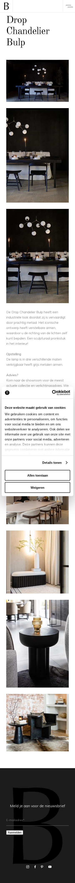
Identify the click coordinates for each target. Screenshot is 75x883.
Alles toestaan (37, 475)
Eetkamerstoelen (37, 717)
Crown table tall (37, 646)
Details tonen (52, 462)
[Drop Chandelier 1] (37, 81)
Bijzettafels (37, 638)
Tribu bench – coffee (37, 564)
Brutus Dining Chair (37, 725)
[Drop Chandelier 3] (37, 256)
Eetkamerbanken (37, 556)
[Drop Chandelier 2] (37, 155)
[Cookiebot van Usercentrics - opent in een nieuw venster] (53, 393)
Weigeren (37, 487)
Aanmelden (14, 832)
